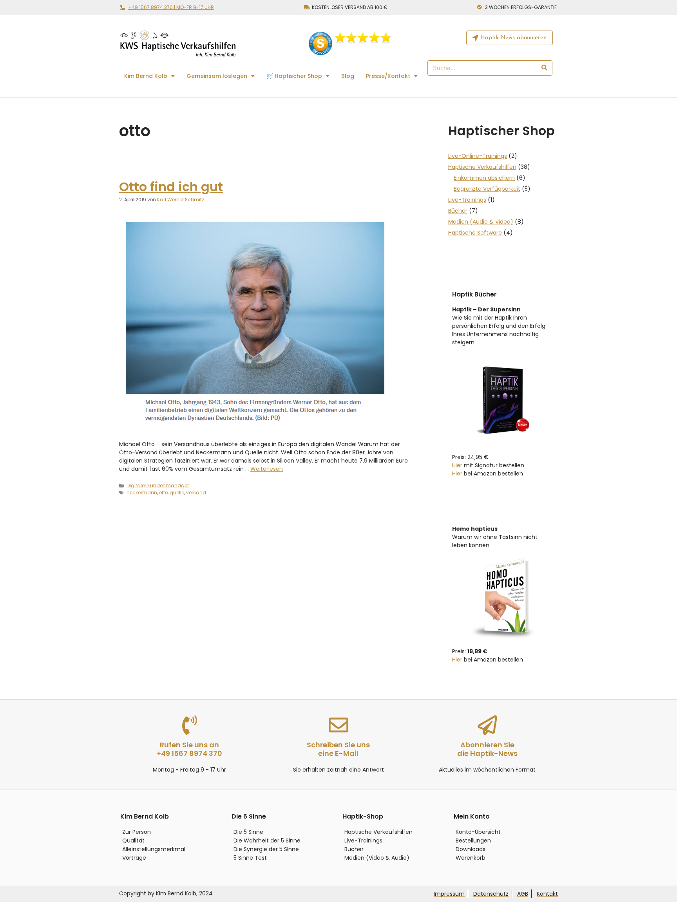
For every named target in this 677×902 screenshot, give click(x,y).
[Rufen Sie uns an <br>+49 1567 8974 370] (189, 725)
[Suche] (544, 68)
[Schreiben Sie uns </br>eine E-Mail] (338, 725)
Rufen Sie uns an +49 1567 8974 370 (189, 749)
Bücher (457, 211)
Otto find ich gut (171, 186)
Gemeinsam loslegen (216, 76)
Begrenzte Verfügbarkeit (487, 189)
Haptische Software (475, 233)
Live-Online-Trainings (477, 156)
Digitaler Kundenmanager (158, 486)
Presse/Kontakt (388, 76)
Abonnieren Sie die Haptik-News (487, 749)
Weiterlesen (266, 469)
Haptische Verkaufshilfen (482, 167)
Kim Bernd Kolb (145, 76)
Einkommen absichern (484, 178)
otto (163, 493)
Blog (347, 76)
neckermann (142, 493)
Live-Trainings (467, 200)
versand (196, 493)
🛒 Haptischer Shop (294, 76)
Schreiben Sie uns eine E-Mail (338, 749)
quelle (177, 493)
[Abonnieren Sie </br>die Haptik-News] (487, 725)
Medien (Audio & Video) (480, 222)
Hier (457, 465)
